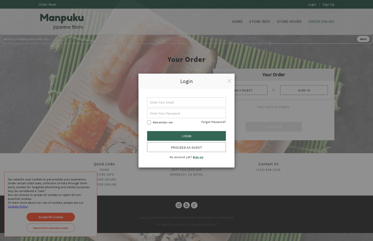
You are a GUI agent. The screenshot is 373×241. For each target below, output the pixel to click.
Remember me (163, 122)
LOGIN (186, 136)
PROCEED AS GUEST (186, 147)
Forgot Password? (213, 122)
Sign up (198, 157)
